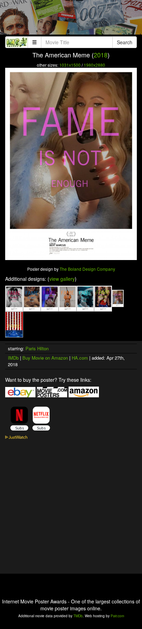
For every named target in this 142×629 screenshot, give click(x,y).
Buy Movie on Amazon (45, 357)
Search (124, 42)
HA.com (80, 357)
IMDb (13, 357)
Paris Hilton (37, 348)
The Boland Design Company (87, 269)
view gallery (62, 278)
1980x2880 (94, 65)
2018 (101, 54)
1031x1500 (70, 65)
